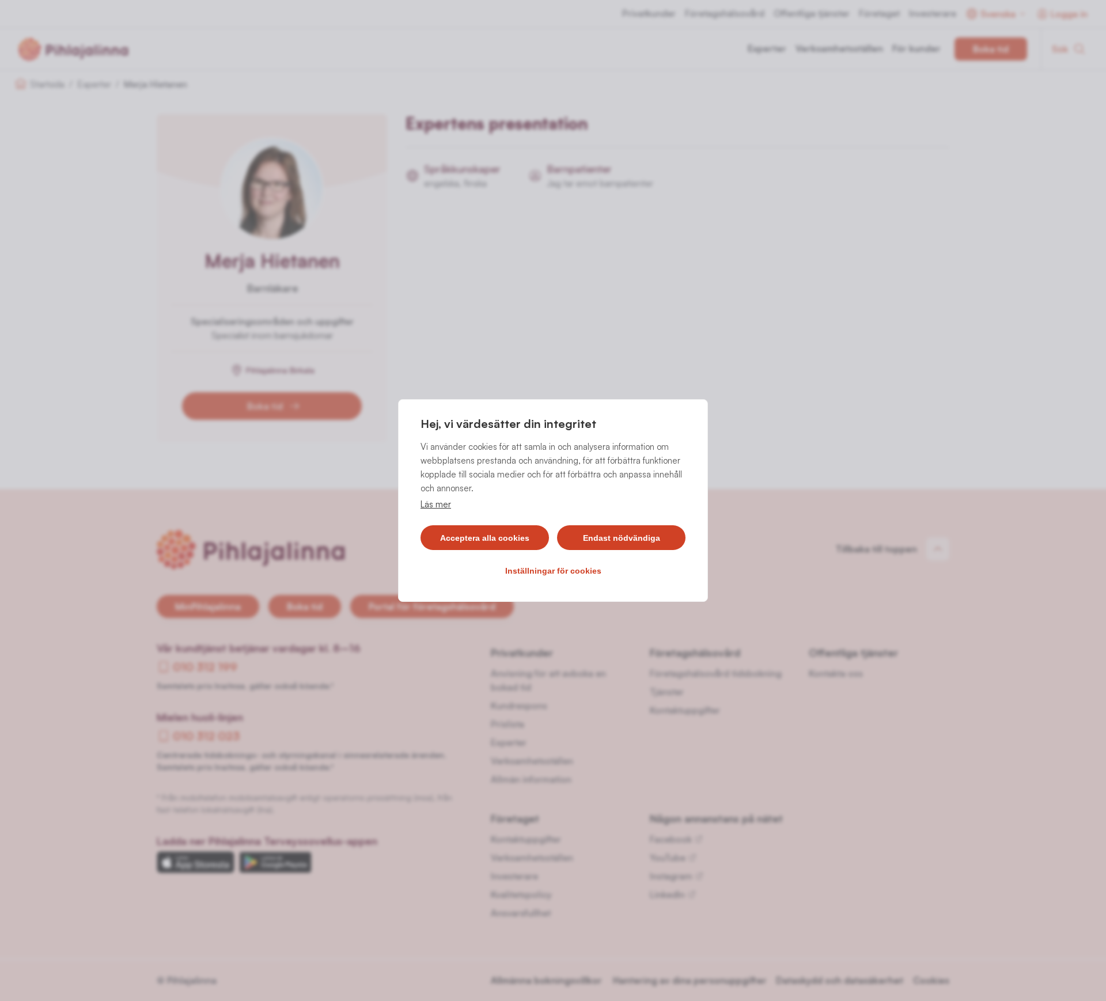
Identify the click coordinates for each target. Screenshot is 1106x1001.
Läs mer (436, 504)
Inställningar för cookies (553, 570)
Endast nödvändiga (621, 538)
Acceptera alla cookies (484, 538)
